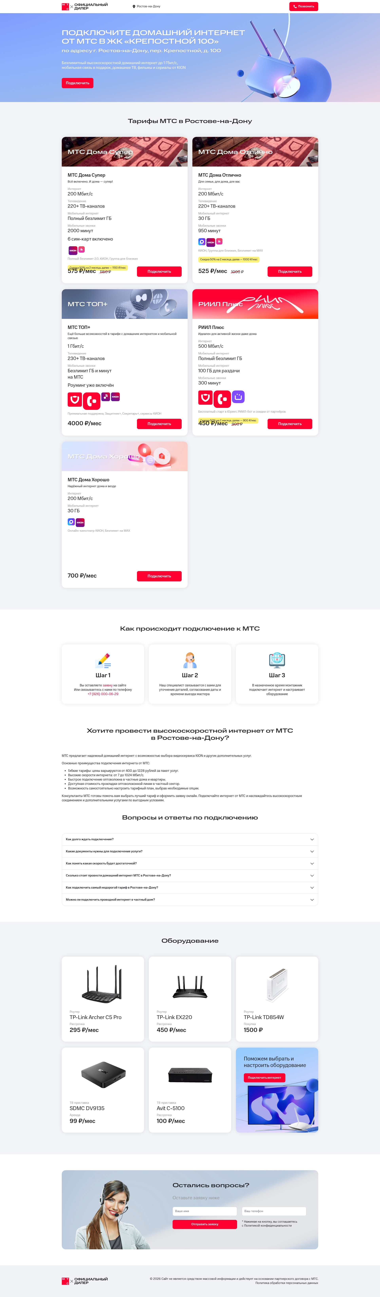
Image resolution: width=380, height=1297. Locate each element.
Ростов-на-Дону (148, 6)
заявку (108, 685)
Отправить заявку (204, 1224)
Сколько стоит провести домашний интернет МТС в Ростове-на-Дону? (118, 875)
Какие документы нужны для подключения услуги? (104, 851)
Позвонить (306, 6)
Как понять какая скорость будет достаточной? (101, 863)
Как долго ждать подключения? (90, 839)
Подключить (77, 83)
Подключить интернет (264, 1078)
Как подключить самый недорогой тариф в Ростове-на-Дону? (112, 888)
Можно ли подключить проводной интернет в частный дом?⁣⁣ (110, 900)
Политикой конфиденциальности (268, 1226)
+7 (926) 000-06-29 (103, 694)
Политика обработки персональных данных (287, 1283)
